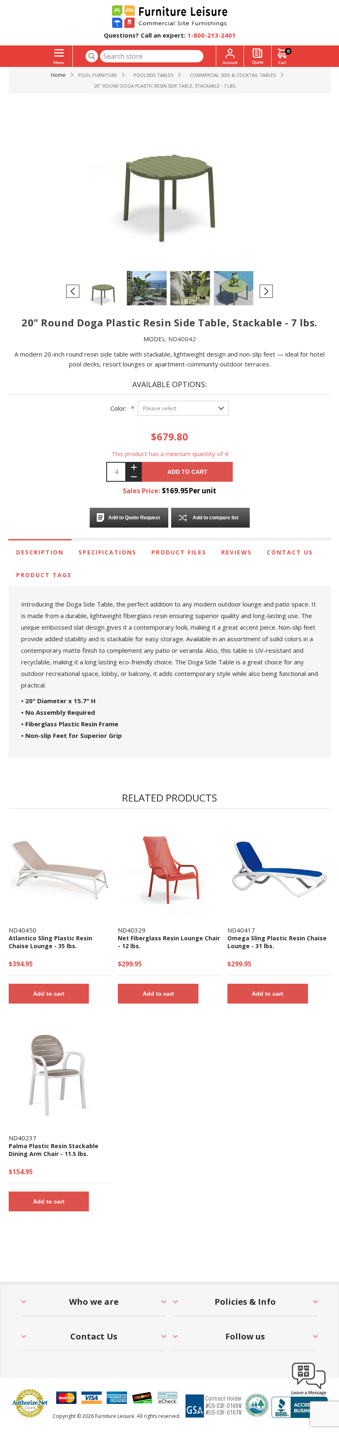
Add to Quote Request (134, 518)
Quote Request (257, 56)
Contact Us (290, 552)
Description (40, 552)
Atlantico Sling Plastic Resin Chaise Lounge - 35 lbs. (50, 942)
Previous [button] (72, 291)
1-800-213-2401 (211, 35)
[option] (104, 291)
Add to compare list (216, 518)
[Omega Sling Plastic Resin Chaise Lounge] (278, 868)
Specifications (107, 552)
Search (92, 56)
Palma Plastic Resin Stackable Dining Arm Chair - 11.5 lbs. (53, 1150)
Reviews (236, 552)
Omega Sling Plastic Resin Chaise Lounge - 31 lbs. (277, 942)
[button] (309, 1395)
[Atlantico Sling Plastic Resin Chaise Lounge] (60, 868)
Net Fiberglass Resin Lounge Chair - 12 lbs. (169, 942)
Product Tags (44, 575)
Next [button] (266, 291)
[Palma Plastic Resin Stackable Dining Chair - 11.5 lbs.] (60, 1075)
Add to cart (187, 472)
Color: (118, 408)
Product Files (178, 552)
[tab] (40, 552)
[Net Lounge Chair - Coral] (169, 868)
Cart (288, 51)
